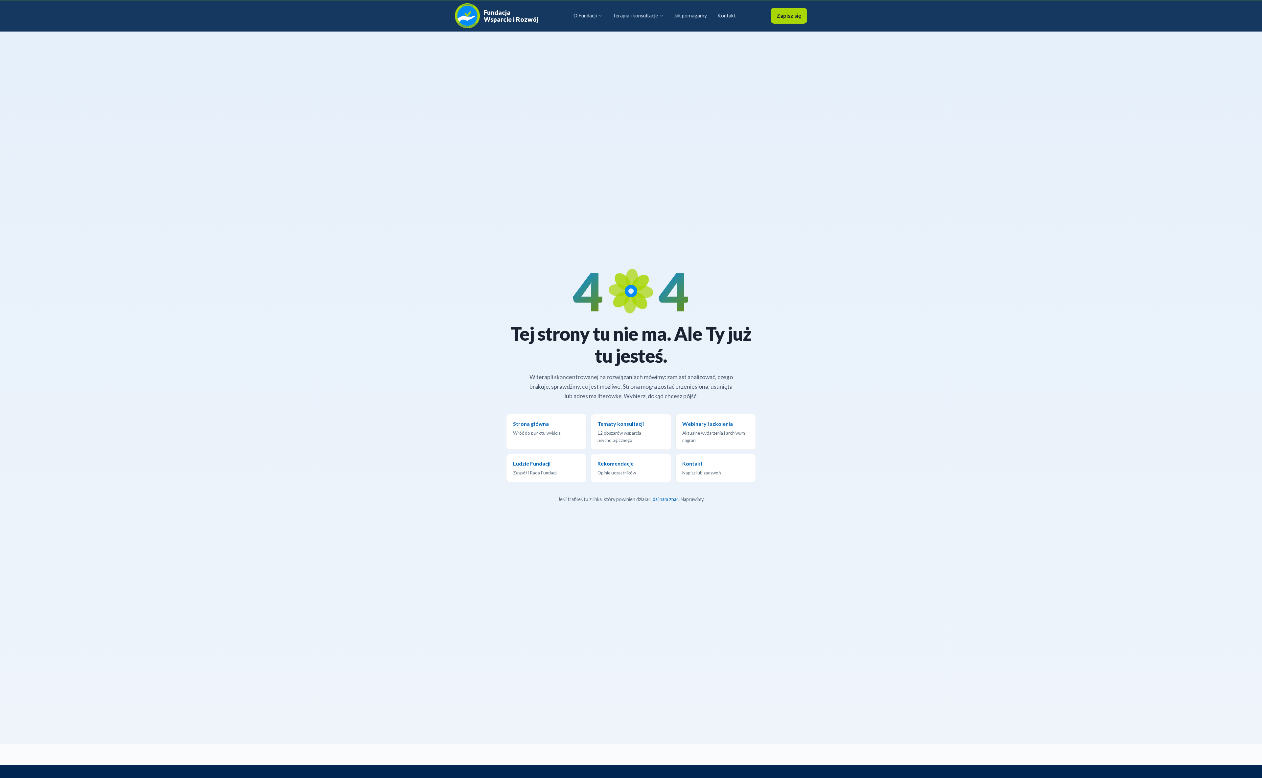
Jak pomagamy (690, 15)
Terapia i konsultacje (635, 15)
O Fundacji (585, 15)
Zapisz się (789, 15)
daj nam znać (666, 499)
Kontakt (726, 15)
